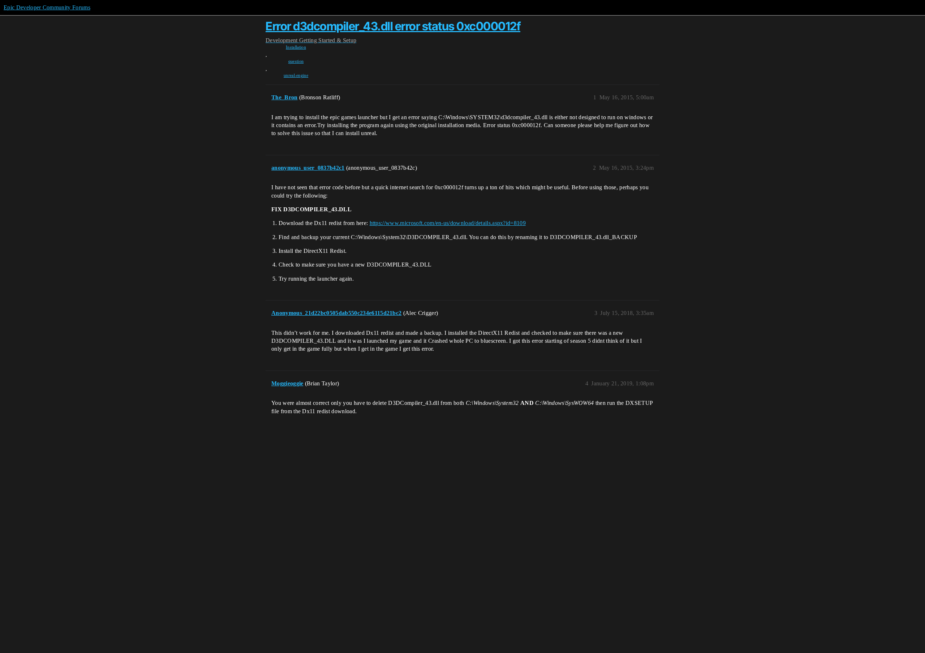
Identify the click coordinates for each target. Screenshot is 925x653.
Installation (296, 47)
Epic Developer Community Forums (47, 7)
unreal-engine (296, 75)
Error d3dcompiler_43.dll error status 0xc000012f (393, 26)
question (296, 61)
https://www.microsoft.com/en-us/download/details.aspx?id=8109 (448, 223)
